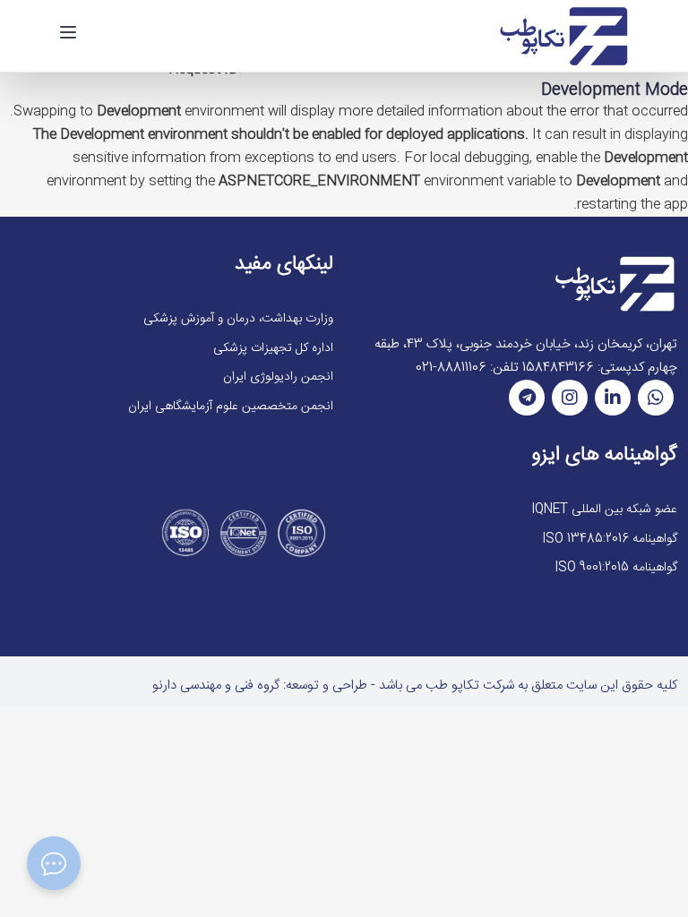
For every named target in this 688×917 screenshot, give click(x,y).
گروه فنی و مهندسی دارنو (216, 685)
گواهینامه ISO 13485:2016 (609, 539)
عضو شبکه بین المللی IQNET (604, 509)
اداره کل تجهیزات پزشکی (273, 348)
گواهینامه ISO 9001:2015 (616, 567)
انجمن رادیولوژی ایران (278, 377)
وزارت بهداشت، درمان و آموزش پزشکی (238, 319)
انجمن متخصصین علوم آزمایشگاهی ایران (230, 406)
